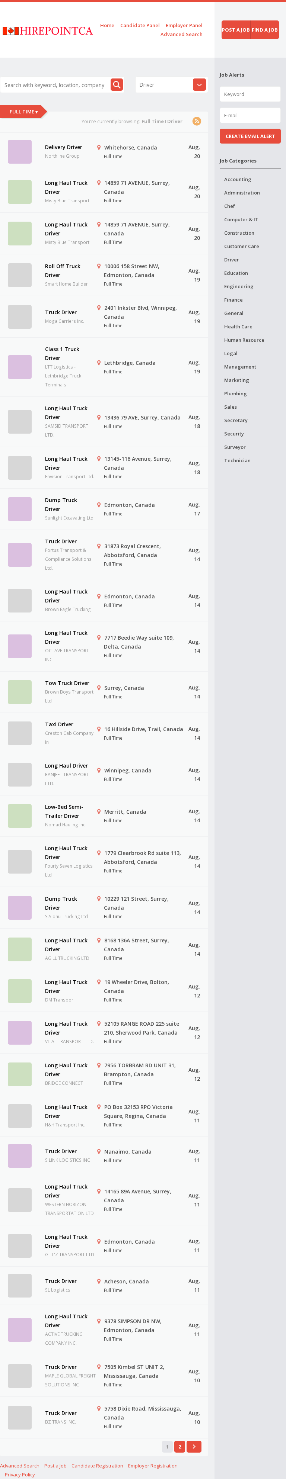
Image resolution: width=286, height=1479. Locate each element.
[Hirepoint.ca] (47, 30)
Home (107, 25)
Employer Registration (153, 1465)
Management (240, 366)
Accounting (237, 179)
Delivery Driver (63, 147)
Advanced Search (182, 34)
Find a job (265, 29)
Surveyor (235, 447)
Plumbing (235, 393)
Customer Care (241, 246)
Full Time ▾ (24, 111)
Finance (233, 299)
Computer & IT (241, 219)
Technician (237, 460)
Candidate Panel (140, 25)
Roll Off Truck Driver (62, 271)
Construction (239, 232)
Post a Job (55, 1465)
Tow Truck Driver (67, 683)
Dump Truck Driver (61, 504)
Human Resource (244, 340)
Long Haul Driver (66, 765)
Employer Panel (184, 25)
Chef (229, 206)
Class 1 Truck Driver (62, 353)
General (234, 313)
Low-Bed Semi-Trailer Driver (64, 811)
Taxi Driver (59, 724)
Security (234, 433)
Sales (230, 406)
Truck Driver (61, 312)
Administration (242, 192)
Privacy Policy (20, 1474)
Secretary (236, 420)
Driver (231, 259)
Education (236, 273)
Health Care (238, 326)
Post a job (236, 29)
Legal (231, 353)
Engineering (239, 286)
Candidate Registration (97, 1465)
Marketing (236, 380)
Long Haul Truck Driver (66, 187)
